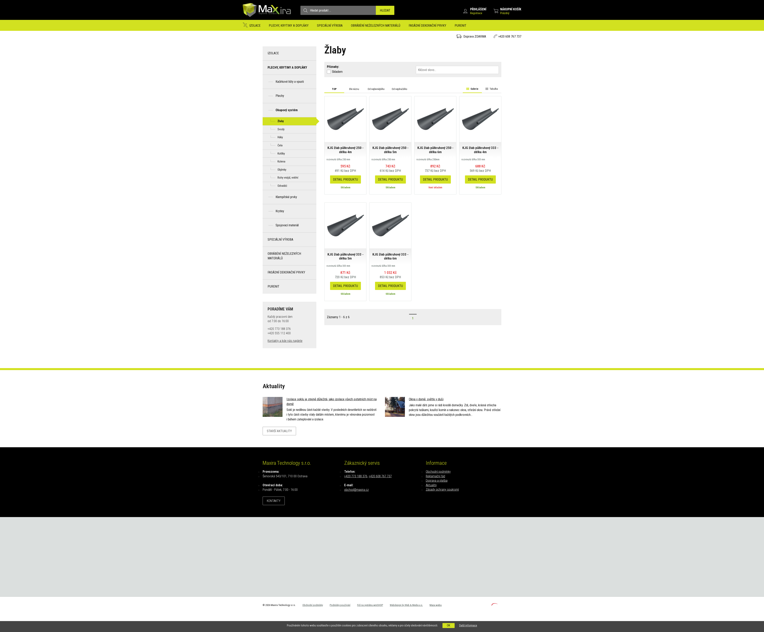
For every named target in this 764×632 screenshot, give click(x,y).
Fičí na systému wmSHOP (370, 605)
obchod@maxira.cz (356, 490)
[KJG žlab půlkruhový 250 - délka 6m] (435, 119)
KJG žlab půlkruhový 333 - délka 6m (390, 256)
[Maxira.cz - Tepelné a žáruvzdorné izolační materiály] (267, 19)
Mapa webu (436, 605)
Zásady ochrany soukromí (442, 489)
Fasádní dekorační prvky (427, 25)
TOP (334, 89)
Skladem (337, 72)
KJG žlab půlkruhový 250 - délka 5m (390, 150)
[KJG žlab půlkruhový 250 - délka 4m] (345, 119)
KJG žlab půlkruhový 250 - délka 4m (345, 150)
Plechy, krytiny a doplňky (289, 25)
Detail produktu (345, 179)
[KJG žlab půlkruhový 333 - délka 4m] (480, 119)
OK (448, 625)
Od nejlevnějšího (376, 89)
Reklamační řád (435, 476)
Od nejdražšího (399, 89)
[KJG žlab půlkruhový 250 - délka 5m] (390, 119)
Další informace (468, 625)
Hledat (385, 10)
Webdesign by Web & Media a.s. (406, 605)
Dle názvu (354, 89)
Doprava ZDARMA (474, 36)
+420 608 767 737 (509, 36)
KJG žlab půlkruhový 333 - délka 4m (480, 150)
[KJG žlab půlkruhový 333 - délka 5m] (345, 225)
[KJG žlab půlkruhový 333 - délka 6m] (390, 225)
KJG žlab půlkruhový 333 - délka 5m (345, 256)
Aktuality (431, 485)
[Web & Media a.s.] (494, 605)
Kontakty (274, 501)
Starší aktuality (279, 431)
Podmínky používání (340, 605)
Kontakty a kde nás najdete (285, 341)
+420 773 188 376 (355, 476)
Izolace (254, 25)
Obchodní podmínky (438, 472)
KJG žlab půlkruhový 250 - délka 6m (435, 150)
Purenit (460, 25)
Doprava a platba (436, 480)
